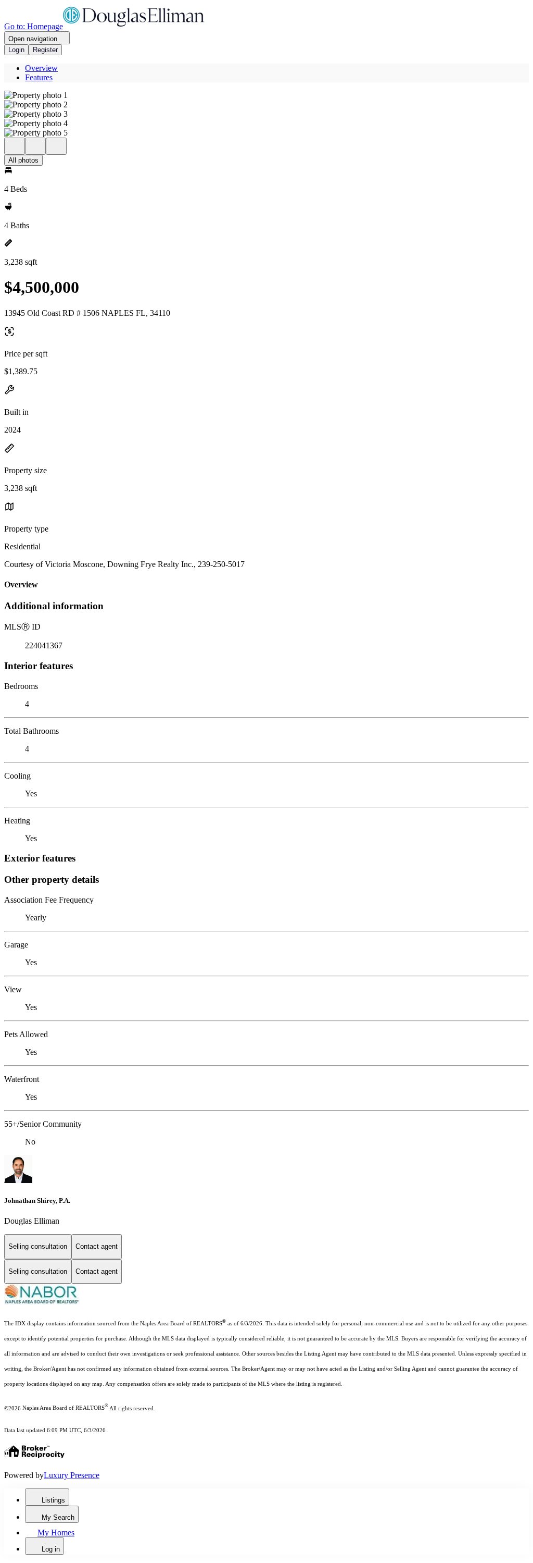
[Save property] (35, 146)
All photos (23, 160)
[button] (266, 95)
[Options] (14, 146)
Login (16, 50)
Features (39, 77)
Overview (41, 68)
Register (45, 50)
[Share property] (56, 146)
